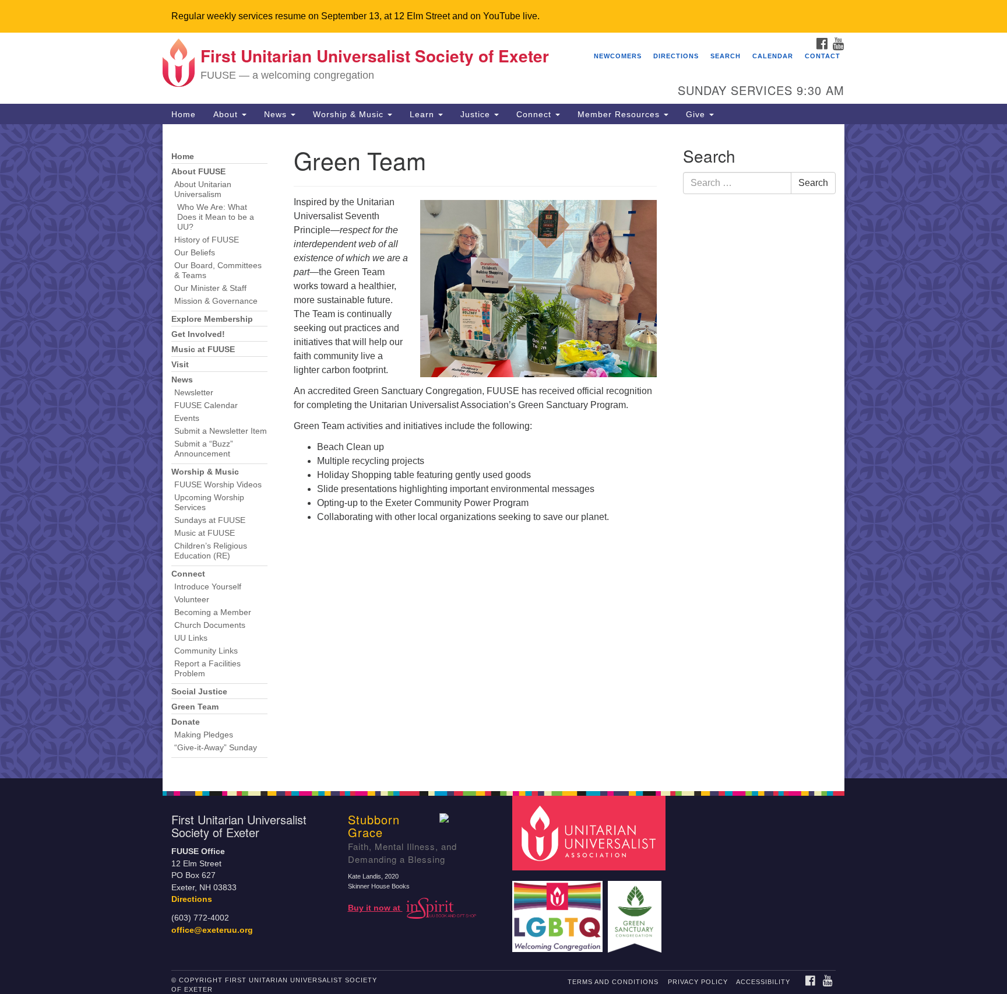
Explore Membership (212, 319)
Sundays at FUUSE (209, 520)
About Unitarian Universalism (202, 189)
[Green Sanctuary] (636, 911)
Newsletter (193, 392)
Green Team (195, 707)
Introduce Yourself (207, 586)
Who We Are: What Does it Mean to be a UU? (215, 217)
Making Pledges (203, 734)
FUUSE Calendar (206, 405)
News (277, 114)
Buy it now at (375, 908)
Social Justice (199, 691)
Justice (476, 114)
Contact (822, 55)
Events (186, 418)
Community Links (206, 651)
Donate (185, 722)
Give (697, 114)
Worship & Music (349, 114)
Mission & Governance (216, 301)
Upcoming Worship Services (209, 502)
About (227, 114)
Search (725, 55)
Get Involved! (198, 334)
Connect (535, 114)
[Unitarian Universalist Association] (590, 832)
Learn (423, 114)
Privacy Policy (698, 981)
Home (183, 114)
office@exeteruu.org (212, 930)
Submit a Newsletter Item (220, 431)
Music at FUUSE (203, 349)
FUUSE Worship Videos (218, 484)
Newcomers (618, 55)
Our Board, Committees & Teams (218, 270)
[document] (503, 451)
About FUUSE (198, 171)
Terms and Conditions (613, 981)
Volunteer (191, 599)
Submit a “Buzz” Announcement (203, 449)
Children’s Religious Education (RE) (210, 551)
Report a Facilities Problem (207, 668)
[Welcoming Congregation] (558, 911)
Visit (180, 364)
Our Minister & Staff (210, 288)
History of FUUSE (206, 240)
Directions (676, 55)
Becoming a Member (212, 612)
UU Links (190, 638)
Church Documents (209, 625)
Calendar (772, 55)
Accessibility (763, 981)
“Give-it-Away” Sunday (215, 747)
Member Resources (620, 114)
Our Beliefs (194, 252)
